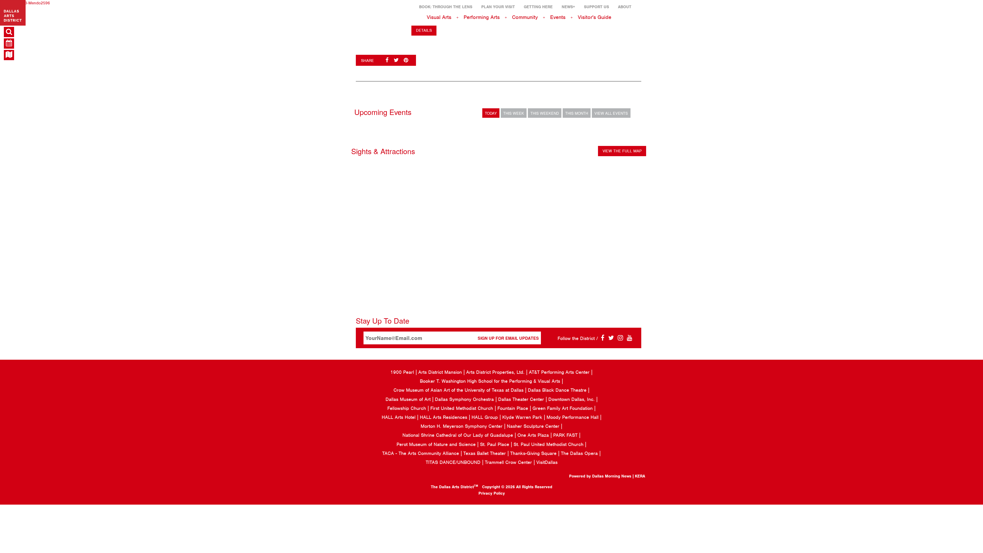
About (624, 6)
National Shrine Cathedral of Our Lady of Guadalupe (458, 435)
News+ (568, 6)
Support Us (596, 6)
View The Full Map (622, 151)
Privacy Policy (491, 493)
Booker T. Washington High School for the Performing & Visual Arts (491, 381)
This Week (513, 113)
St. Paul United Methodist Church (549, 444)
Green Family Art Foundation (563, 408)
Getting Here (538, 6)
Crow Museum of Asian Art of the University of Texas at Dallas (459, 390)
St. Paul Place (495, 444)
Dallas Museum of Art (409, 399)
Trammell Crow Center (509, 462)
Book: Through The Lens (445, 6)
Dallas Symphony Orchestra (465, 399)
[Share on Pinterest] (406, 60)
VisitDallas (547, 462)
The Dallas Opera (580, 453)
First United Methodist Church (462, 408)
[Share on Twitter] (396, 60)
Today (491, 113)
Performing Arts (482, 17)
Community (525, 17)
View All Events (611, 113)
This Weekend (544, 113)
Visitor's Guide (594, 17)
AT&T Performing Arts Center (560, 372)
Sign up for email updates (508, 338)
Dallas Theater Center (522, 399)
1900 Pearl (402, 372)
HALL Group (485, 417)
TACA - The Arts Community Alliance (421, 453)
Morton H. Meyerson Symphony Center (462, 426)
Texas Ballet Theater (485, 453)
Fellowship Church (407, 408)
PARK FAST (566, 435)
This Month (576, 113)
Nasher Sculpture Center (534, 426)
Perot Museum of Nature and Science (437, 444)
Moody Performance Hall (573, 417)
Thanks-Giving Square (534, 453)
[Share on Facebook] (387, 60)
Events (557, 17)
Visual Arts (439, 17)
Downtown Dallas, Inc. (572, 399)
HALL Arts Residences (444, 417)
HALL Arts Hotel (399, 417)
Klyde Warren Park (523, 417)
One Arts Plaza (533, 435)
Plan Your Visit (498, 6)
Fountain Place (513, 408)
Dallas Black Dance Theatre (558, 390)
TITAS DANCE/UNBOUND (454, 462)
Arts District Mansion (440, 372)
